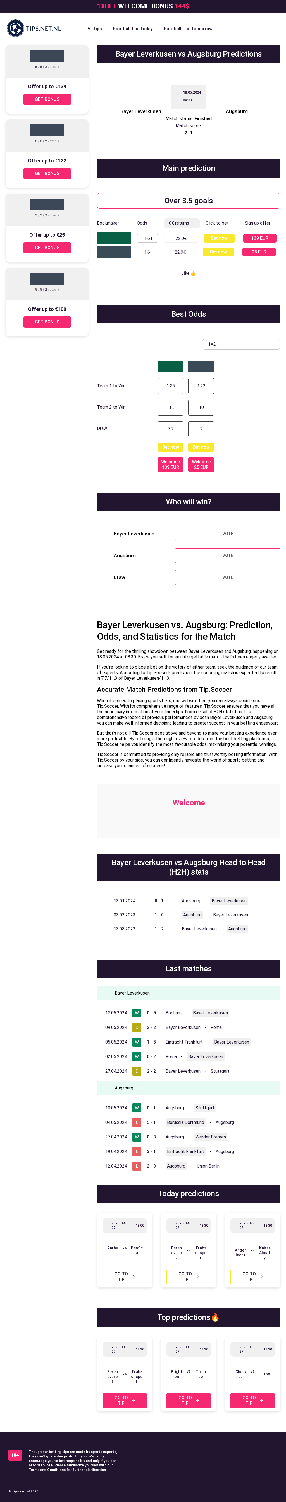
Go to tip (121, 1276)
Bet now (219, 238)
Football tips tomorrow (188, 28)
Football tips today (133, 28)
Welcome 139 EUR (170, 464)
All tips (94, 28)
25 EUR (259, 252)
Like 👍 (188, 273)
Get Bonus (47, 99)
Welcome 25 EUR (201, 464)
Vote (227, 533)
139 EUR (259, 238)
